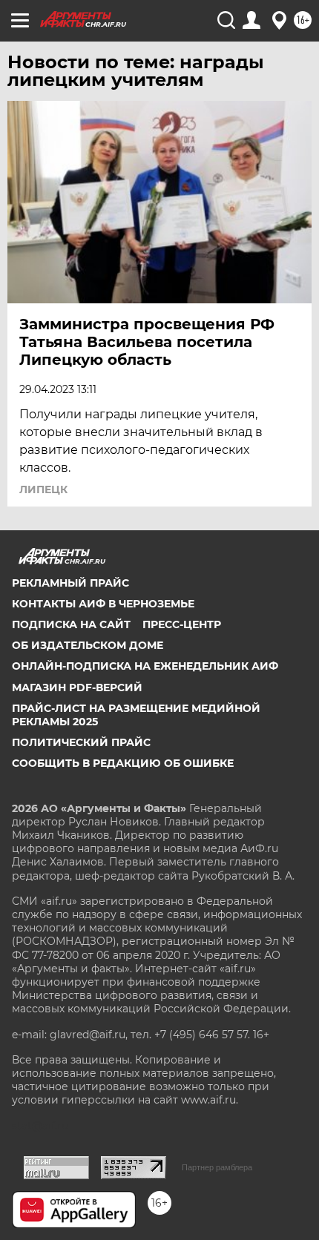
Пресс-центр (181, 624)
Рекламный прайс (70, 583)
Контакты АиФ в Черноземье (103, 603)
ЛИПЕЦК (43, 489)
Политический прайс (81, 742)
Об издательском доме (87, 645)
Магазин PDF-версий (77, 687)
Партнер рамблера (217, 1167)
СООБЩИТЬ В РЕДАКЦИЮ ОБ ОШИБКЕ (123, 763)
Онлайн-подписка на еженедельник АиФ (145, 666)
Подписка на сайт (71, 624)
